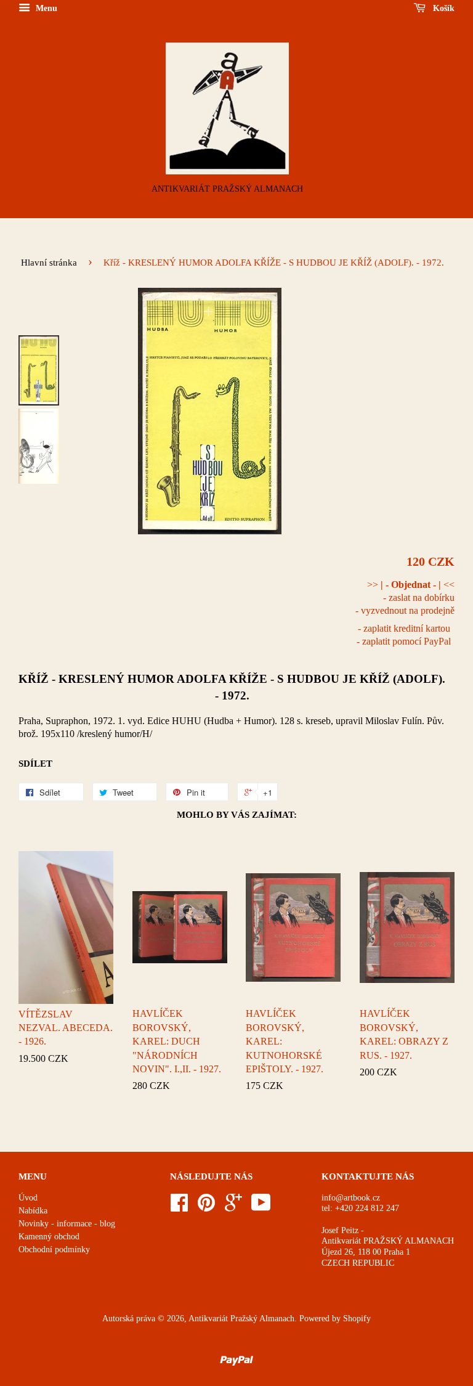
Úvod (28, 1197)
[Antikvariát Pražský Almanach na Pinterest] (206, 1207)
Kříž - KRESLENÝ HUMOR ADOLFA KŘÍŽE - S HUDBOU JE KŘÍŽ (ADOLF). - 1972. (231, 686)
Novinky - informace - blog (66, 1223)
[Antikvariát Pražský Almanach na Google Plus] (233, 1207)
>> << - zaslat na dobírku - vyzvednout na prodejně (405, 597)
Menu (45, 8)
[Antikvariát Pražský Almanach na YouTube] (261, 1207)
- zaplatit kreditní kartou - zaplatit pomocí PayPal (404, 634)
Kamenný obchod (48, 1236)
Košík (443, 8)
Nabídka (32, 1210)
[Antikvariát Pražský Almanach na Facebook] (179, 1207)
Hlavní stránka (49, 262)
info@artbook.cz (350, 1197)
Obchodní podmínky (54, 1249)
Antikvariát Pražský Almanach (241, 1318)
